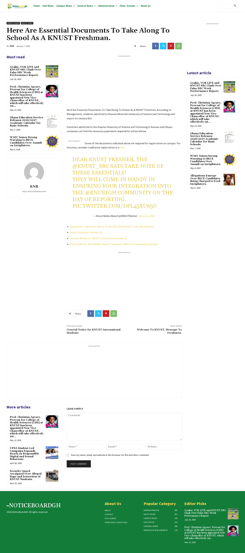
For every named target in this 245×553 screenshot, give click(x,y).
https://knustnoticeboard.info (34, 191)
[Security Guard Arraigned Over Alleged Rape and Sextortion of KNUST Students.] (52, 475)
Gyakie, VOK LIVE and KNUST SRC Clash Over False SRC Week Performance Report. (25, 71)
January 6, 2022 (146, 216)
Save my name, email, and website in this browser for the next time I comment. (110, 454)
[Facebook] (187, 5)
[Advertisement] (124, 81)
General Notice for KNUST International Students (98, 238)
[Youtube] (214, 5)
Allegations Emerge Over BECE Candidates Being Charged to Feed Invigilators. (205, 180)
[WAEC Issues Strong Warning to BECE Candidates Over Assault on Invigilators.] (52, 141)
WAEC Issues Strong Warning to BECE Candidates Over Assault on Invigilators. (26, 141)
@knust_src (90, 166)
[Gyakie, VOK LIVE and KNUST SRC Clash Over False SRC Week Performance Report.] (52, 71)
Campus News (13, 23)
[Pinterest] (171, 46)
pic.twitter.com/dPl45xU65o (114, 206)
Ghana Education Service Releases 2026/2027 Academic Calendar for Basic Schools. (26, 121)
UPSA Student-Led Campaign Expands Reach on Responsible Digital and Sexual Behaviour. (24, 454)
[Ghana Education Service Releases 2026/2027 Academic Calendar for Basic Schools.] (52, 122)
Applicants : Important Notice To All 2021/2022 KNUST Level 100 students (112, 226)
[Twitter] (201, 5)
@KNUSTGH (100, 192)
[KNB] (34, 172)
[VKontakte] (207, 5)
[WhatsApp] (178, 46)
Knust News (27, 23)
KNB (12, 46)
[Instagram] (194, 5)
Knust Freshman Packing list (86, 232)
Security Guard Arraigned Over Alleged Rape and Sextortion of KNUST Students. (26, 475)
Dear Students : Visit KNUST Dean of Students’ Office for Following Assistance (114, 244)
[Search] (234, 5)
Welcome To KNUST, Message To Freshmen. (159, 331)
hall (122, 147)
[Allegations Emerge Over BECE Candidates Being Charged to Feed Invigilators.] (229, 179)
